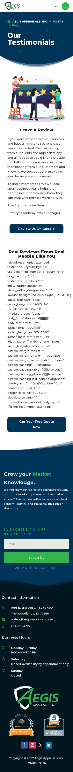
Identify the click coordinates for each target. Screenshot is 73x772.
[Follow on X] (40, 745)
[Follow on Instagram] (32, 745)
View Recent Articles (37, 568)
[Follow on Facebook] (24, 745)
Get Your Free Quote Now (36, 424)
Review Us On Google (36, 229)
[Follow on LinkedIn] (49, 745)
